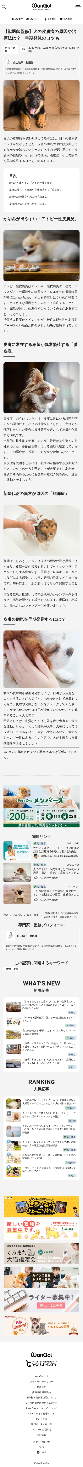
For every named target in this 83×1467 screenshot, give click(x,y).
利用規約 (41, 1386)
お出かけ (71, 1025)
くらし (72, 1012)
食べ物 (72, 1120)
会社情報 (41, 1435)
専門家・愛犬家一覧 (41, 1424)
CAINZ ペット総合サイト (41, 1413)
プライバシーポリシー (41, 1381)
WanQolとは (41, 1376)
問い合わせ (41, 1418)
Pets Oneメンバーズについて (41, 1408)
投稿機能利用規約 (41, 1392)
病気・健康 (10, 49)
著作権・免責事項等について (41, 1397)
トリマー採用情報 (41, 1429)
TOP (5, 915)
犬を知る (18, 915)
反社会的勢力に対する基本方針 (41, 1402)
